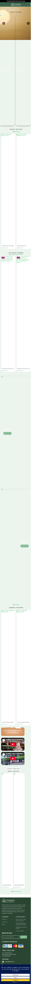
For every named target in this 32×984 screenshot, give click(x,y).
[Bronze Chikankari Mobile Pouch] (8, 146)
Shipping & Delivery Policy (21, 927)
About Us (4, 919)
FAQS (3, 924)
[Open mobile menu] (1, 4)
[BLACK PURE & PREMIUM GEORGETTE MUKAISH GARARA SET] (7, 828)
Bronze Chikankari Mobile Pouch (8, 160)
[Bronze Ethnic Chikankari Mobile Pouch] (23, 146)
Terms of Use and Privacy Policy (21, 920)
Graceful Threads (11, 8)
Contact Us (5, 922)
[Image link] (8, 900)
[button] (13, 135)
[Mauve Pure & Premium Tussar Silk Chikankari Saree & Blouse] (8, 311)
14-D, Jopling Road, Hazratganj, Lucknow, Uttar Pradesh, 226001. (9, 954)
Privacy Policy (20, 931)
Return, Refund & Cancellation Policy (21, 924)
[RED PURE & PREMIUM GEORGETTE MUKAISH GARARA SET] (19, 828)
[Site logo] (16, 4)
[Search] (27, 4)
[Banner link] (8, 70)
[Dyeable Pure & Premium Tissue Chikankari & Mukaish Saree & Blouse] (23, 311)
